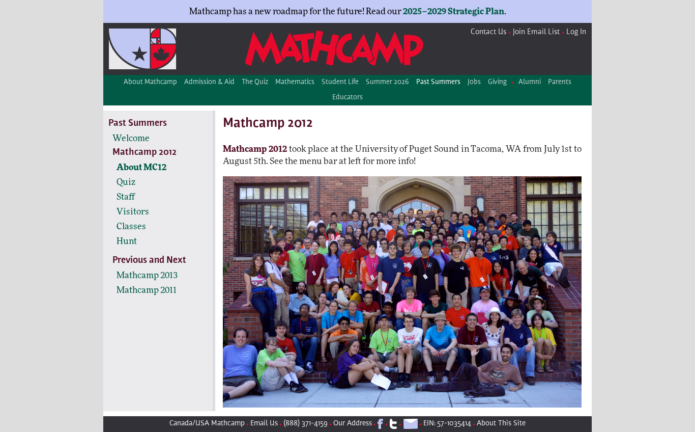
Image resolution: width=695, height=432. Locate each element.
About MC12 (141, 167)
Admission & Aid (209, 82)
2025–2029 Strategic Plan (453, 11)
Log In (576, 32)
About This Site (501, 423)
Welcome (131, 138)
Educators (347, 97)
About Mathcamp (150, 82)
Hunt (127, 241)
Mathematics (294, 82)
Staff (126, 197)
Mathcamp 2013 (147, 275)
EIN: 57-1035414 (447, 423)
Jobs (474, 82)
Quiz (126, 182)
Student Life (340, 82)
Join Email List (536, 32)
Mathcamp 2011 (147, 290)
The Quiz (255, 82)
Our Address (352, 423)
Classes (131, 226)
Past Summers (438, 82)
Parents (559, 82)
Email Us (264, 423)
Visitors (133, 211)
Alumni (529, 82)
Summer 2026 (387, 82)
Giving (497, 82)
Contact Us (488, 32)
